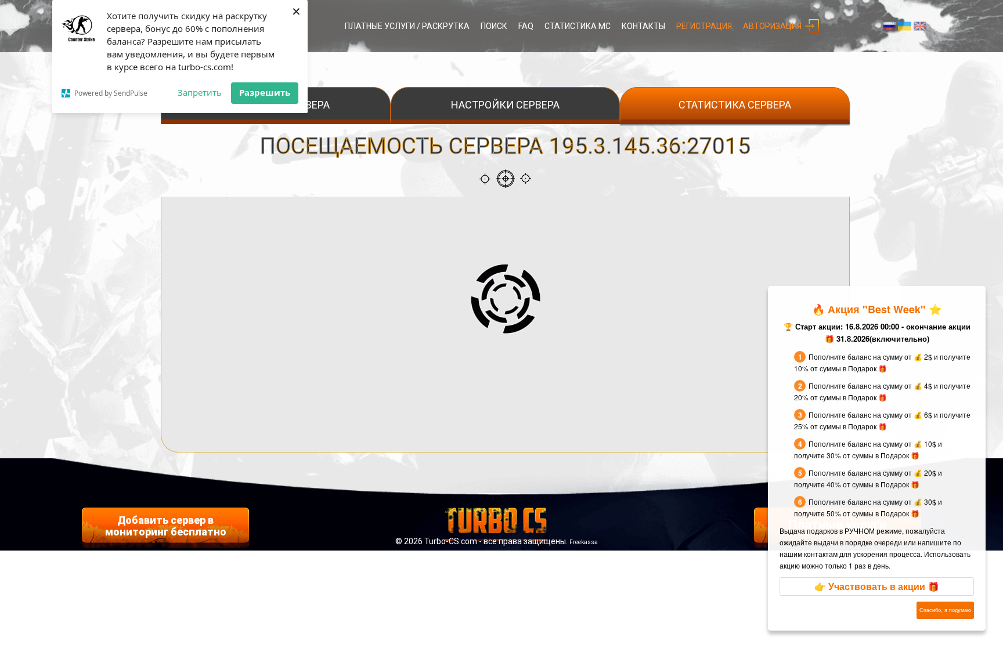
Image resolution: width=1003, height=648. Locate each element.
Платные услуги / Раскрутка (407, 26)
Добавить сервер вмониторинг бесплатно (165, 526)
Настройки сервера (505, 105)
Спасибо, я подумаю (945, 610)
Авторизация (772, 26)
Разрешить (264, 92)
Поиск (494, 26)
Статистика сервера (735, 105)
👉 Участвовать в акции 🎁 (876, 586)
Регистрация (704, 26)
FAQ (525, 26)
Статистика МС (577, 26)
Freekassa (583, 542)
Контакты (643, 26)
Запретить (200, 92)
